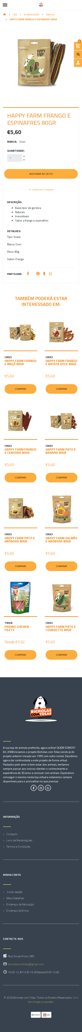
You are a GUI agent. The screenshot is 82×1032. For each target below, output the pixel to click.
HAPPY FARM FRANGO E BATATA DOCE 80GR (61, 362)
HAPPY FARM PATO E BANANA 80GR (61, 451)
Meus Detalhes (15, 898)
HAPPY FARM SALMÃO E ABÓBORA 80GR (61, 540)
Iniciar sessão (14, 892)
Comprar (20, 389)
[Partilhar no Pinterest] (38, 274)
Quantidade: (16, 150)
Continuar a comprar (42, 189)
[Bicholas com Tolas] (41, 5)
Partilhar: (14, 274)
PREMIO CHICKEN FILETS (17, 628)
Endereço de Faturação (20, 904)
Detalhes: (14, 231)
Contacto (11, 834)
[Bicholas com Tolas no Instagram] (41, 788)
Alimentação (31, 14)
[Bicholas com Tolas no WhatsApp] (48, 788)
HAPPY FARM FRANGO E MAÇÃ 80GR (20, 362)
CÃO (15, 14)
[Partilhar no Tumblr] (44, 274)
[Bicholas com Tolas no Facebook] (34, 788)
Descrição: (14, 202)
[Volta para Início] (4, 15)
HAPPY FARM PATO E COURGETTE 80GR (61, 628)
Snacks (50, 14)
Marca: (12, 141)
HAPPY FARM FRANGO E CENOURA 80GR (20, 451)
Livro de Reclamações (19, 840)
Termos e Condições (18, 846)
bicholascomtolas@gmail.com (26, 964)
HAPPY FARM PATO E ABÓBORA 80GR (20, 540)
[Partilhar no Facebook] (28, 274)
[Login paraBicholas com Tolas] (78, 63)
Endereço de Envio (17, 910)
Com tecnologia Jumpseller (53, 999)
